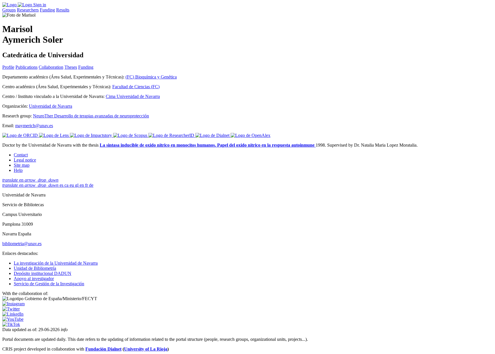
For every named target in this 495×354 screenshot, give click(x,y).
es (62, 185)
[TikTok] (11, 324)
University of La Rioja (145, 349)
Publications (26, 67)
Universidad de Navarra (50, 106)
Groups (9, 9)
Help (18, 170)
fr (87, 185)
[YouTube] (12, 319)
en (30, 180)
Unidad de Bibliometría (35, 268)
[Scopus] (130, 135)
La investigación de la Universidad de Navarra (56, 263)
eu (72, 185)
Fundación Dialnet (103, 349)
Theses (70, 67)
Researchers (28, 9)
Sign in (39, 4)
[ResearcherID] (171, 135)
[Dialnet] (213, 135)
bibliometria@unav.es (22, 243)
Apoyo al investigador (34, 278)
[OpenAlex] (250, 135)
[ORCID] (20, 135)
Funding (47, 9)
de (91, 185)
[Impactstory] (91, 135)
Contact (21, 154)
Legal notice (25, 160)
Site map (22, 165)
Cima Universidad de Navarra (133, 96)
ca (67, 185)
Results (62, 9)
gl (77, 185)
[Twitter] (11, 308)
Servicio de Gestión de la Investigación (49, 283)
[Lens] (54, 135)
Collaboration (51, 67)
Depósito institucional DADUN (42, 273)
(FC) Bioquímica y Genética (151, 76)
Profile (8, 67)
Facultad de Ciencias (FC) (136, 86)
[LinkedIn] (12, 314)
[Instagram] (13, 303)
